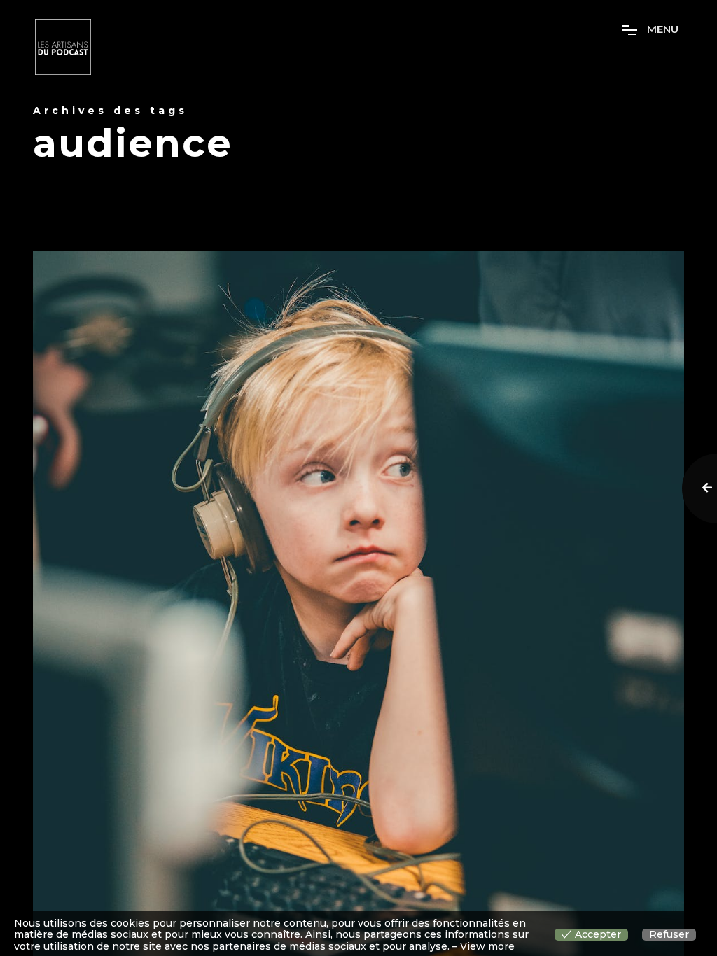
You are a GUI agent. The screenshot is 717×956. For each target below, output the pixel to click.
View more (487, 947)
